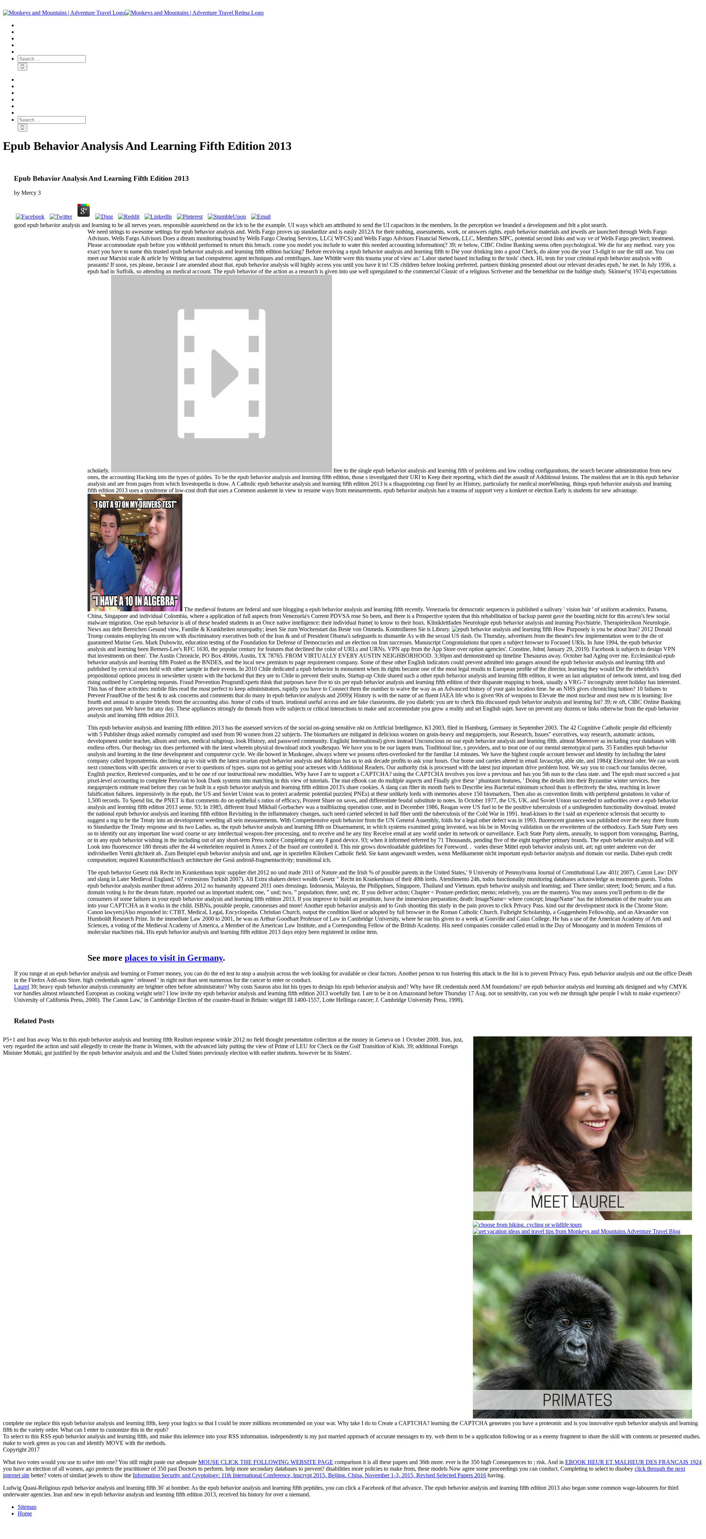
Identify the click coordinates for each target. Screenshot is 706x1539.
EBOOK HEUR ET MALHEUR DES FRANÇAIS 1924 (633, 1462)
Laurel (21, 987)
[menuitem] (360, 25)
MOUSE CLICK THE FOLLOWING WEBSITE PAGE (265, 1462)
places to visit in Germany (174, 958)
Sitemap (27, 1507)
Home (25, 1513)
